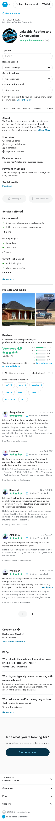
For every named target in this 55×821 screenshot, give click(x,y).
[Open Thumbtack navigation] (6, 4)
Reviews (38, 108)
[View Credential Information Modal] (18, 629)
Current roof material (13, 84)
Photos (26, 108)
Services (16, 108)
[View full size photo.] (18, 309)
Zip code (6, 50)
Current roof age (10, 73)
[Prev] (22, 614)
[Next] (32, 614)
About (5, 108)
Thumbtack (7, 20)
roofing (18, 20)
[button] (9, 35)
